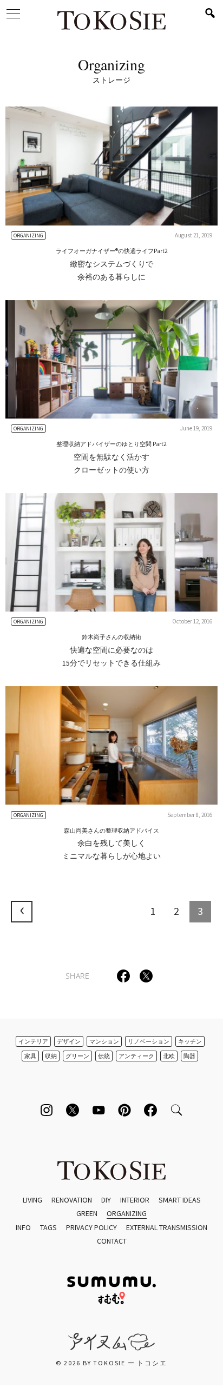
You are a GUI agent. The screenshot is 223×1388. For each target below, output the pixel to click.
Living (32, 1200)
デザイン (69, 1041)
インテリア (33, 1041)
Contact (112, 1241)
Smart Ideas (180, 1200)
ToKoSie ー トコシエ (111, 21)
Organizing (127, 1213)
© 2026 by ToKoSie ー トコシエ (111, 1363)
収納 (51, 1056)
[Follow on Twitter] (73, 1110)
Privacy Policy (91, 1227)
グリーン (77, 1056)
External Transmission (166, 1227)
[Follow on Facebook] (150, 1110)
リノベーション (148, 1041)
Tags (48, 1227)
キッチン (190, 1041)
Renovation (71, 1200)
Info (23, 1227)
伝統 (104, 1056)
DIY (106, 1200)
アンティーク (136, 1056)
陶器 (189, 1056)
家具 (30, 1056)
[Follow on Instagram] (47, 1110)
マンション (104, 1041)
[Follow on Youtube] (99, 1110)
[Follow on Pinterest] (124, 1110)
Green (86, 1213)
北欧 (169, 1056)
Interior (134, 1200)
